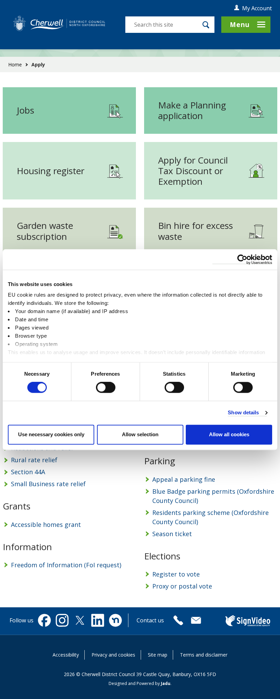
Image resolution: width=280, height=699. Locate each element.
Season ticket (172, 534)
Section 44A (28, 472)
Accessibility (66, 654)
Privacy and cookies (113, 654)
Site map (157, 654)
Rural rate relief (34, 460)
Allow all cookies (229, 434)
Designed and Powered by (139, 683)
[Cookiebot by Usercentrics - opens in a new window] (242, 259)
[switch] (105, 387)
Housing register (50, 171)
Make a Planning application (192, 110)
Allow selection (140, 434)
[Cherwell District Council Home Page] (59, 23)
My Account (257, 8)
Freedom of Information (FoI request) (66, 565)
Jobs (25, 110)
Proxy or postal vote (182, 586)
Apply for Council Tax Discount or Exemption (193, 170)
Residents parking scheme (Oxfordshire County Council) (210, 517)
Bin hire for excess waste (195, 230)
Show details (243, 413)
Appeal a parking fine (183, 479)
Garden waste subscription (45, 230)
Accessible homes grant (46, 524)
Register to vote (176, 574)
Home (15, 64)
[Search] (205, 24)
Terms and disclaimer (203, 654)
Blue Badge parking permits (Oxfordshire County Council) (213, 496)
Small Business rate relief (48, 484)
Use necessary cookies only (51, 434)
